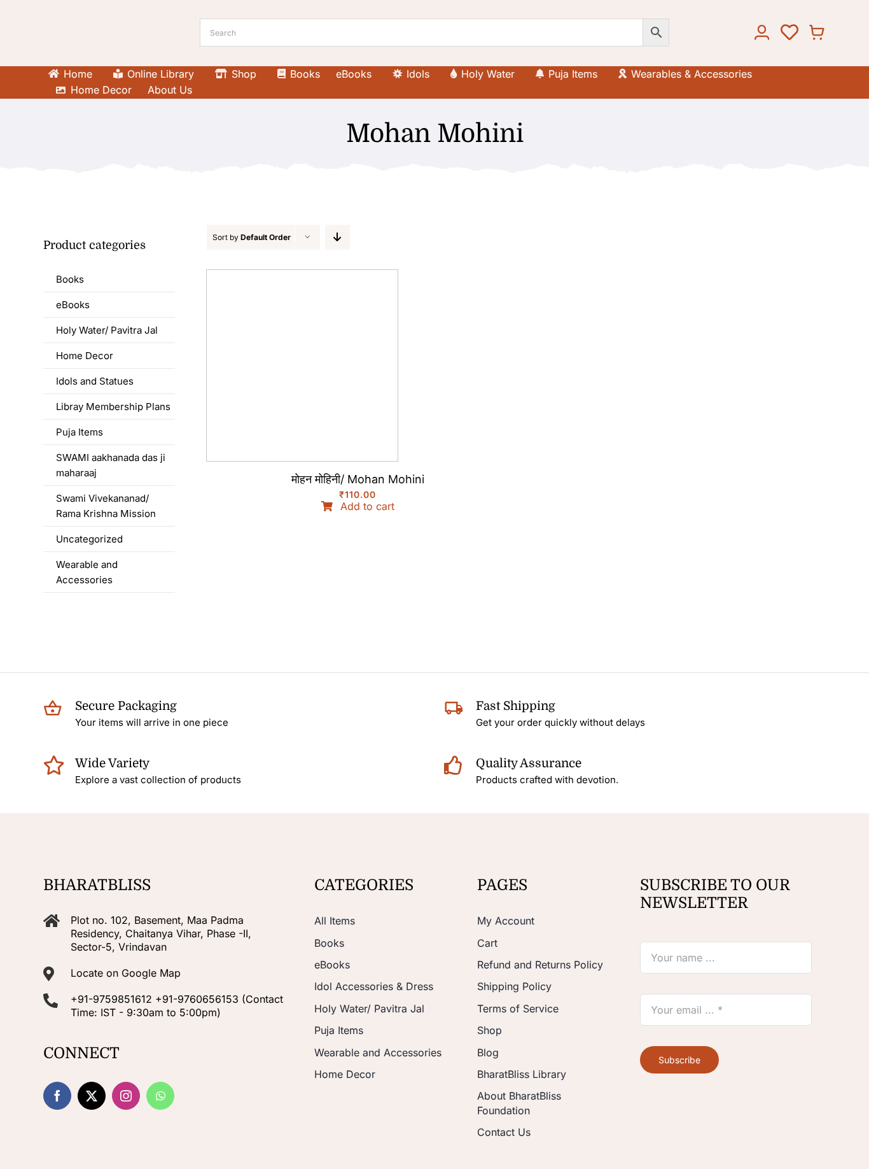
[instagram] (126, 1096)
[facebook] (57, 1096)
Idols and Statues (95, 381)
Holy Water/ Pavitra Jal (107, 330)
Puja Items (79, 432)
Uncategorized (89, 539)
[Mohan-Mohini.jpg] (302, 275)
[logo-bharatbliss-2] (95, 17)
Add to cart (367, 506)
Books (70, 279)
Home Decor (84, 356)
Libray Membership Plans (113, 406)
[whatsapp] (160, 1096)
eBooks (73, 305)
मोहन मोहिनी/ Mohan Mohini (357, 479)
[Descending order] (337, 237)
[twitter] (92, 1096)
